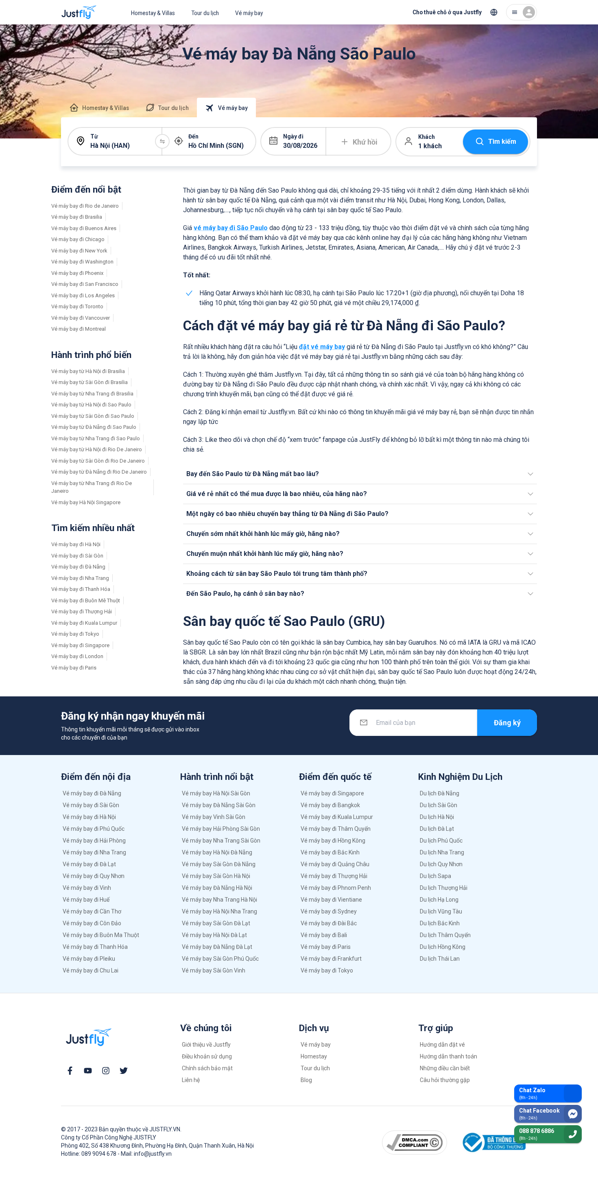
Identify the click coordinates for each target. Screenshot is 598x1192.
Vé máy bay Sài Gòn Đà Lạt (216, 923)
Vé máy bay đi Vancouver (80, 318)
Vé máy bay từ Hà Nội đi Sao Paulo (91, 405)
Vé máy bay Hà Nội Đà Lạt (214, 935)
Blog (306, 1080)
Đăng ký (507, 722)
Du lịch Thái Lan (440, 958)
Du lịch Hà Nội (437, 817)
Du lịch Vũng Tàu (441, 911)
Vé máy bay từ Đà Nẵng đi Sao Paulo (93, 427)
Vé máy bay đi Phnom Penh (336, 888)
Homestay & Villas (153, 13)
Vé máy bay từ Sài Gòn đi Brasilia (89, 382)
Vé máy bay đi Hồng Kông (333, 840)
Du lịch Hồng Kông (442, 947)
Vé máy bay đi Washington (82, 262)
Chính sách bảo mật (207, 1068)
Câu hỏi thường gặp (445, 1080)
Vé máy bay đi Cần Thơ (92, 911)
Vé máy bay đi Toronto (77, 306)
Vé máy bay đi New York (79, 251)
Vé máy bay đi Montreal (78, 329)
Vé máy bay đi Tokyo (75, 634)
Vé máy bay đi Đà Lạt (89, 864)
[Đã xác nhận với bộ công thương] (493, 1143)
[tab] (99, 107)
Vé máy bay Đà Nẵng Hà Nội (217, 888)
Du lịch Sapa (435, 876)
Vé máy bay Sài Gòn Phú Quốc (220, 958)
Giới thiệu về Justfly (206, 1044)
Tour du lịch (205, 13)
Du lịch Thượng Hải (443, 888)
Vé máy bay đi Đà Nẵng (78, 567)
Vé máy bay (249, 13)
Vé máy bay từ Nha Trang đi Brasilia (92, 394)
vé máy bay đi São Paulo (231, 228)
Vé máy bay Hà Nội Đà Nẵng (217, 852)
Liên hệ (191, 1080)
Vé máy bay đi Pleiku (89, 958)
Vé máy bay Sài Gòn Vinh (213, 970)
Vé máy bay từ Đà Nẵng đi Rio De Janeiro (99, 472)
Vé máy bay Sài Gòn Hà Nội (216, 876)
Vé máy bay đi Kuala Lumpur (84, 623)
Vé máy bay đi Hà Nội (75, 544)
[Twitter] (124, 1071)
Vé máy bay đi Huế (86, 899)
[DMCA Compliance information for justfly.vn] (414, 1142)
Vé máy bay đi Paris (73, 668)
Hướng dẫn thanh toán (448, 1056)
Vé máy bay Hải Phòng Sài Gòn (221, 828)
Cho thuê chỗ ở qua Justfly (447, 12)
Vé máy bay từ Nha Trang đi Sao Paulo (95, 438)
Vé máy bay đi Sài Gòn (77, 556)
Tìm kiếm (502, 141)
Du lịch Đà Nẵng (439, 793)
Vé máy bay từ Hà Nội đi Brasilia (88, 371)
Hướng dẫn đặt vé (442, 1044)
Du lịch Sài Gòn (438, 805)
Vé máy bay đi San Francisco (84, 284)
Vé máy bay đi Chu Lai (90, 970)
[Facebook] (70, 1071)
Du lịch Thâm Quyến (445, 935)
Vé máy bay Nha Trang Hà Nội (219, 899)
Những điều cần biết (445, 1068)
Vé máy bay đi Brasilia (76, 217)
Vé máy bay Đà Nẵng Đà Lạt (217, 947)
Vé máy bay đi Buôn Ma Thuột (101, 935)
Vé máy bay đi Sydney (329, 911)
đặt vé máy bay (322, 347)
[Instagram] (106, 1071)
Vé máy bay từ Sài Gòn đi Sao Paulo (92, 416)
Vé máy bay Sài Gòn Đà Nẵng (218, 864)
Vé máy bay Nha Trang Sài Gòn (221, 840)
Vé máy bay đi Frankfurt (331, 958)
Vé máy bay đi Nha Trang (80, 578)
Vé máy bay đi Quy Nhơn (93, 876)
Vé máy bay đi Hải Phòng (94, 840)
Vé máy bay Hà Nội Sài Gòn (216, 793)
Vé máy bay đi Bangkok (330, 805)
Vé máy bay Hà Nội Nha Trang (219, 911)
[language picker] (494, 12)
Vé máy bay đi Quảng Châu (335, 864)
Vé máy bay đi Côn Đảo (92, 923)
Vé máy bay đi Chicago (78, 239)
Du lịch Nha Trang (442, 852)
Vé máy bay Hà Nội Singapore (85, 502)
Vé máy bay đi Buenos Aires (83, 228)
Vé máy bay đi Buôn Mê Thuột (85, 600)
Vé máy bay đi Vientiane (331, 899)
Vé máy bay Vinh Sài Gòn (213, 817)
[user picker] (521, 12)
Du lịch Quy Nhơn (441, 864)
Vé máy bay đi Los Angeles (83, 295)
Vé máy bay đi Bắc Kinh (330, 852)
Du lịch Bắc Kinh (440, 923)
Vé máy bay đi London (77, 656)
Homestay (314, 1056)
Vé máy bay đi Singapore (80, 645)
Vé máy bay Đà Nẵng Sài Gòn (218, 805)
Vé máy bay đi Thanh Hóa (80, 589)
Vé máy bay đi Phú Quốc (93, 828)
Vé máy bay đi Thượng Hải (81, 611)
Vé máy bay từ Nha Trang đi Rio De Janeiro (91, 487)
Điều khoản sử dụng (207, 1056)
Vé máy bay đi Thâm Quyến (336, 828)
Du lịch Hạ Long (439, 899)
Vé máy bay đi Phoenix (77, 273)
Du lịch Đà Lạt (437, 828)
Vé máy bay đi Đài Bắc (329, 923)
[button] (360, 474)
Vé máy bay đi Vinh (87, 888)
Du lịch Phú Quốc (441, 840)
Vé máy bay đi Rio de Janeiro (85, 206)
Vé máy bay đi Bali (324, 935)
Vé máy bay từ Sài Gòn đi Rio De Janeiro (98, 461)
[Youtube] (88, 1071)
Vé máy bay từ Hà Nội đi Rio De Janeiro (96, 449)
